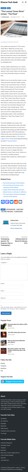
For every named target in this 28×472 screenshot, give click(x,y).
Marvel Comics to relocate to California (14, 192)
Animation (3, 8)
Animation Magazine (6, 443)
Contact (18, 467)
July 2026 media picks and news (17, 332)
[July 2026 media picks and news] (4, 332)
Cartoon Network (10, 209)
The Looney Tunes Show (7, 211)
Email (3, 290)
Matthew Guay (13, 36)
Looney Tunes (19, 209)
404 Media (4, 418)
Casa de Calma (12, 141)
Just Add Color (5, 460)
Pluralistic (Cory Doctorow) (8, 431)
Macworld (3, 426)
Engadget (3, 423)
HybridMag (19, 469)
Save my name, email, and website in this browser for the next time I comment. (14, 308)
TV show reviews (18, 211)
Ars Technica (4, 421)
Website (3, 298)
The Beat (3, 448)
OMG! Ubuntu (4, 428)
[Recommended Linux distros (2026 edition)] (4, 324)
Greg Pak (3, 457)
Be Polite (23, 170)
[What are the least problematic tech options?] (4, 340)
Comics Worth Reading (7, 455)
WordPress (10, 469)
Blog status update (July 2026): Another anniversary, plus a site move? (16, 350)
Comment (4, 262)
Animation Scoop (5, 445)
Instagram (3, 366)
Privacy (23, 467)
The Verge (3, 433)
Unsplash (20, 36)
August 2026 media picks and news (13, 189)
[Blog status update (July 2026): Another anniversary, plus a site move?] (4, 349)
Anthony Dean (5, 17)
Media (8, 8)
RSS (2, 371)
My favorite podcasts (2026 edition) (13, 183)
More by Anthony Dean (16, 228)
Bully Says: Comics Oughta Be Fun (10, 453)
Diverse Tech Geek (9, 2)
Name (3, 283)
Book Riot (3, 450)
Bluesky (3, 363)
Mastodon (3, 368)
